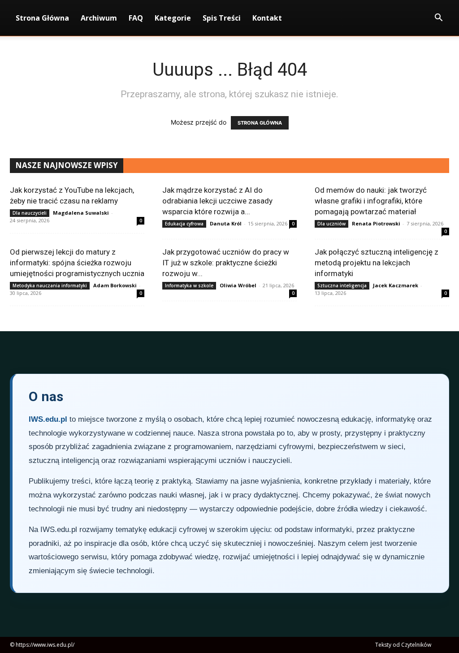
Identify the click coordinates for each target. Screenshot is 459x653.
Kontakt (267, 18)
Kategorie (173, 18)
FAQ (136, 18)
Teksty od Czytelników (403, 645)
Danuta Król (226, 223)
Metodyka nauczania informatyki (50, 285)
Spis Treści (222, 18)
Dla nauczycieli (30, 213)
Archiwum (99, 18)
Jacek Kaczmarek (395, 285)
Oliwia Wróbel (238, 285)
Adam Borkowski (115, 285)
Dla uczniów (331, 224)
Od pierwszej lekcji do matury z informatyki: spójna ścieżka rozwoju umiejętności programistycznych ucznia (77, 262)
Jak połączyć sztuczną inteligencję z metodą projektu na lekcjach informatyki (376, 262)
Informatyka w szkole (189, 285)
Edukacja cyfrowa (184, 224)
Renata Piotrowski (376, 223)
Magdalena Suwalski (81, 212)
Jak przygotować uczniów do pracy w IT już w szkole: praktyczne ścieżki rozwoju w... (225, 262)
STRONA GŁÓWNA (260, 123)
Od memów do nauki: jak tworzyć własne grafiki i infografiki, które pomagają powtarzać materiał (371, 201)
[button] (438, 18)
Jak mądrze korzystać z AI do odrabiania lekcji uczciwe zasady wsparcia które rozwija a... (217, 201)
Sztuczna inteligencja (342, 285)
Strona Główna (42, 18)
